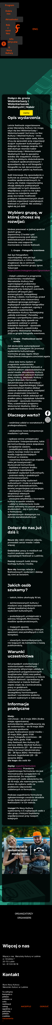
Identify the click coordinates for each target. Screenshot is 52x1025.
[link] (4, 44)
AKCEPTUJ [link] (26, 1006)
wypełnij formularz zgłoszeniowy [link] (21, 767)
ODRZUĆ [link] (44, 1006)
